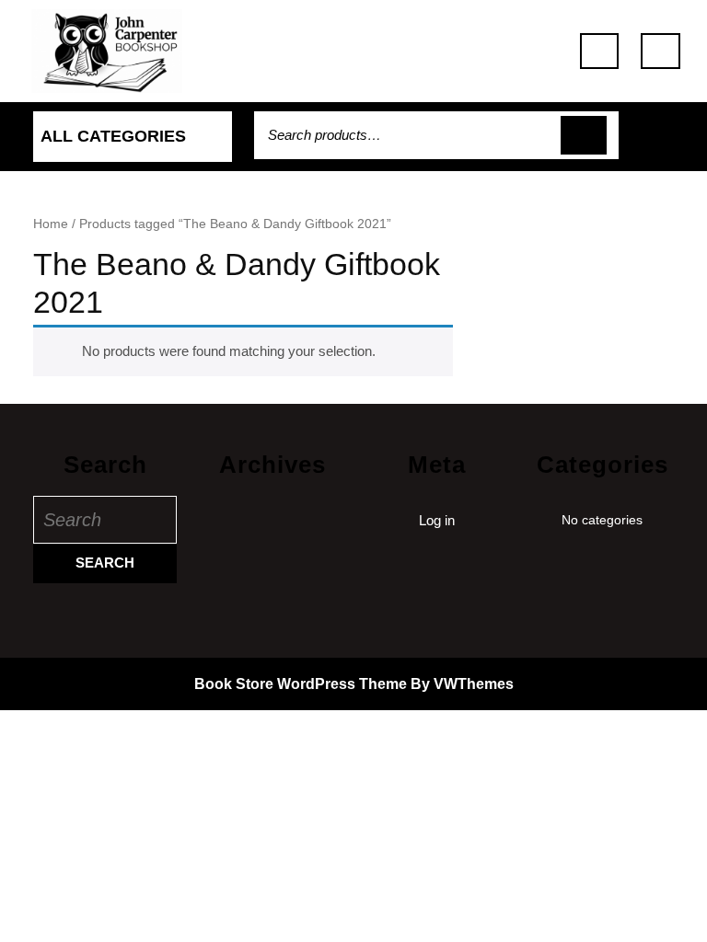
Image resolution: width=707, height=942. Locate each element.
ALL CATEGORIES (113, 136)
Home (50, 224)
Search (584, 135)
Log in (437, 520)
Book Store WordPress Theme (300, 684)
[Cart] (670, 145)
